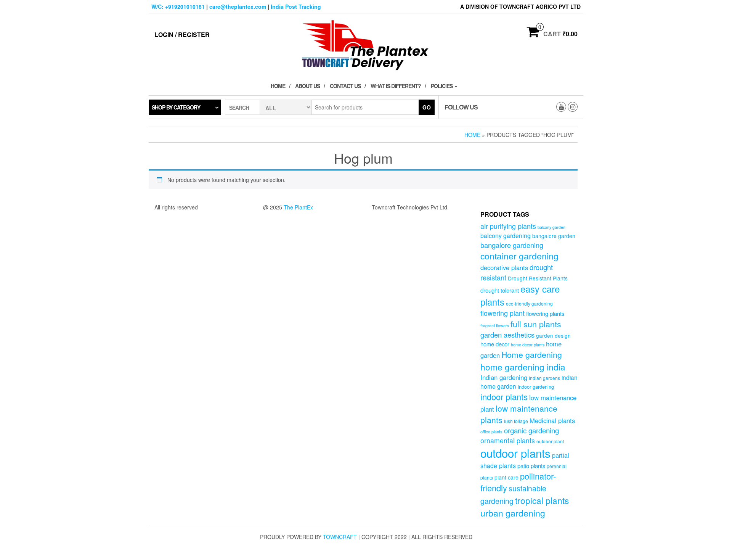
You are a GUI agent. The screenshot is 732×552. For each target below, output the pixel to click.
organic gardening (531, 430)
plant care (506, 477)
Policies (442, 86)
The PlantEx (298, 207)
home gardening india (522, 366)
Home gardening (531, 354)
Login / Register (182, 34)
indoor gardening (536, 386)
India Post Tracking (296, 6)
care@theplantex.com (237, 6)
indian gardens (544, 378)
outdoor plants (515, 453)
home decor (494, 344)
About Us (307, 86)
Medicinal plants (552, 420)
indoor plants (504, 396)
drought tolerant (499, 290)
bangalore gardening (511, 245)
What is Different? (396, 86)
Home (278, 86)
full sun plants (535, 324)
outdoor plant (550, 441)
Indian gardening (503, 377)
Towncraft (340, 537)
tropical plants (542, 500)
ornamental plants (507, 440)
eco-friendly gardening (529, 304)
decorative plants (504, 267)
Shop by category (176, 107)
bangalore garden (553, 236)
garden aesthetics (507, 335)
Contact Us (345, 86)
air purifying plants (508, 226)
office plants (491, 431)
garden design (553, 335)
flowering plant (502, 313)
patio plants (531, 466)
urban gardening (512, 512)
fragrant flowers (494, 325)
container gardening (519, 255)
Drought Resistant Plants (538, 278)
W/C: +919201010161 (178, 6)
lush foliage (516, 421)
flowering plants (545, 313)
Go (426, 107)
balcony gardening (505, 235)
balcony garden (551, 227)
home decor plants (527, 345)
